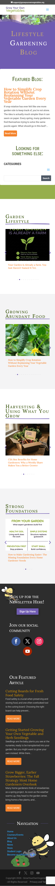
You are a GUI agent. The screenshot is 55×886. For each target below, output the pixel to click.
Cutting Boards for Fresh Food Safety (24, 693)
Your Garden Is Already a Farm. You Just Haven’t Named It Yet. (27, 266)
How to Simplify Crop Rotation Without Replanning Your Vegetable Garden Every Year (25, 95)
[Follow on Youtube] (27, 651)
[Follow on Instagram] (39, 641)
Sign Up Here (27, 611)
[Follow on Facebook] (16, 641)
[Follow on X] (27, 641)
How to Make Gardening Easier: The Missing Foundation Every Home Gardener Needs (27, 557)
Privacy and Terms (39, 882)
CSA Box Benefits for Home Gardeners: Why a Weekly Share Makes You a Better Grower (25, 462)
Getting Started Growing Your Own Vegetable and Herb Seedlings (25, 734)
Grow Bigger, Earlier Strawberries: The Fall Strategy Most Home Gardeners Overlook (22, 778)
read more (10, 133)
